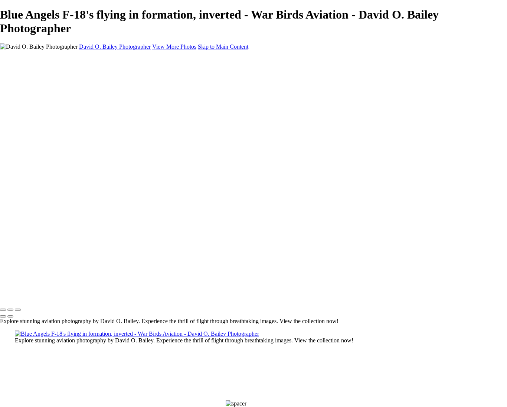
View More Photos (174, 46)
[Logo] (77, 294)
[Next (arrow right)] (10, 316)
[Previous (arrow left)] (3, 316)
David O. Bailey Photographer (115, 46)
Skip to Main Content (223, 46)
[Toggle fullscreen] (10, 310)
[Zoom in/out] (18, 310)
